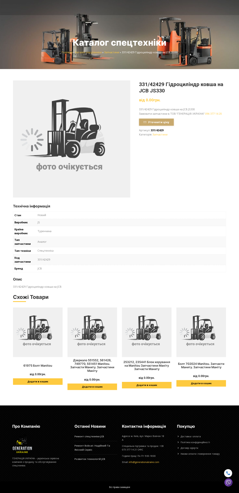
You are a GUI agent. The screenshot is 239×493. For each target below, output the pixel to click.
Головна (67, 52)
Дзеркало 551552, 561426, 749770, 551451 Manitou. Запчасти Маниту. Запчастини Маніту (92, 365)
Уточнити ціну (158, 122)
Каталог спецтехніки (88, 52)
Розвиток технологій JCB (89, 459)
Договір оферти (189, 447)
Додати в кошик (37, 381)
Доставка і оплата (190, 436)
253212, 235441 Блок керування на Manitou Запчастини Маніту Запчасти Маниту (146, 365)
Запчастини (111, 52)
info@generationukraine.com (144, 462)
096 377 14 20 (213, 113)
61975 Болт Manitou (37, 365)
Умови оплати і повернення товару (200, 453)
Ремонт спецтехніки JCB (89, 436)
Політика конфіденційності (195, 442)
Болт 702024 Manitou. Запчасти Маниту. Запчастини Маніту (201, 365)
